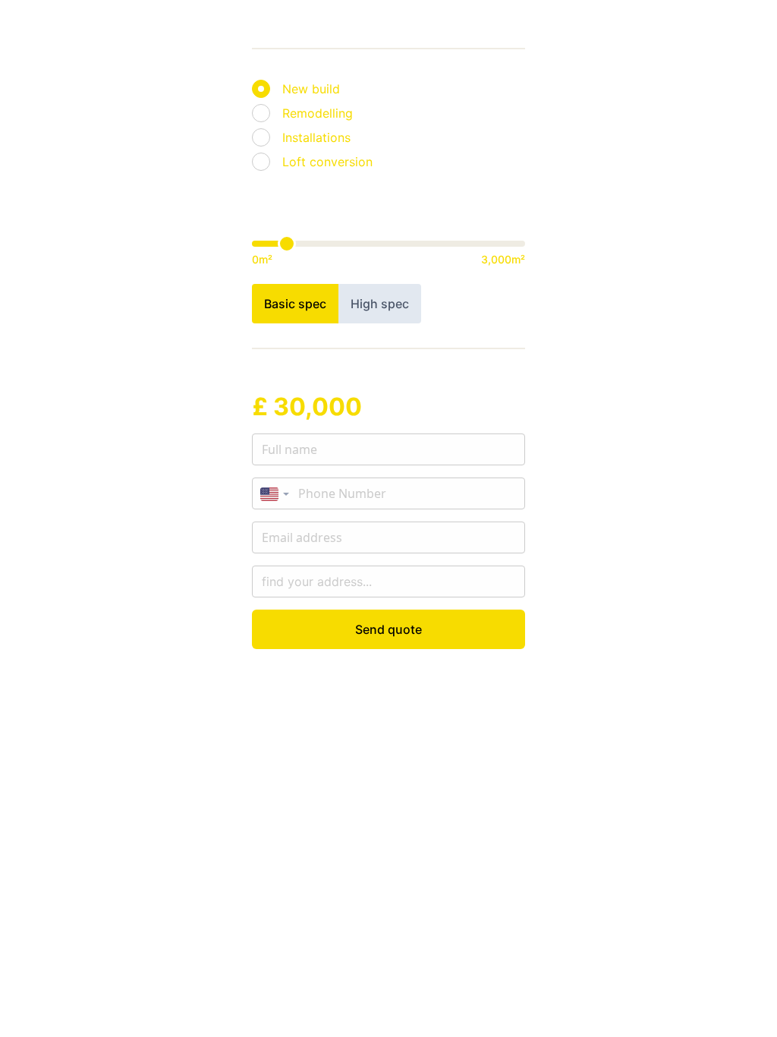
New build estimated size (324, 202)
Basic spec (295, 303)
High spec (380, 303)
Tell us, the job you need (323, 69)
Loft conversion (327, 161)
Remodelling (317, 113)
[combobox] (274, 494)
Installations (316, 137)
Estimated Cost (296, 381)
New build (311, 88)
